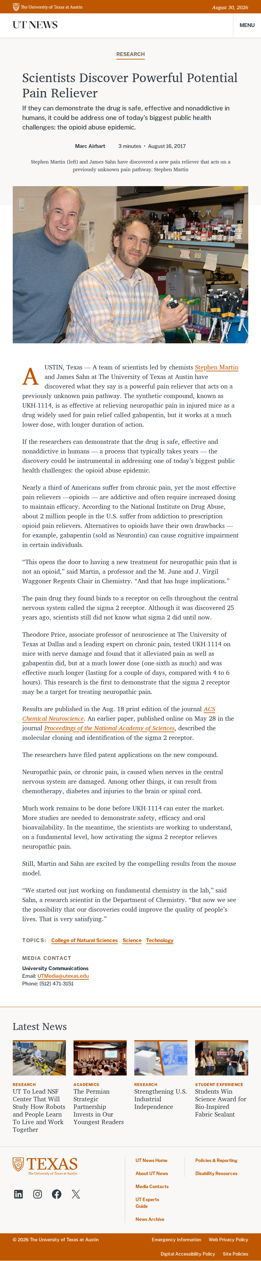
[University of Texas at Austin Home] (48, 7)
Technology (159, 940)
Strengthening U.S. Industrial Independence (160, 1099)
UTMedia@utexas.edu (63, 976)
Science (132, 940)
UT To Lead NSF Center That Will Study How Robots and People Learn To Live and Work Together (39, 1110)
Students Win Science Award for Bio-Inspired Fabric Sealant (220, 1103)
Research (130, 54)
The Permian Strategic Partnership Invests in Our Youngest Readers (99, 1107)
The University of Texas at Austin (64, 1239)
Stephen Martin (216, 367)
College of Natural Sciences (84, 940)
